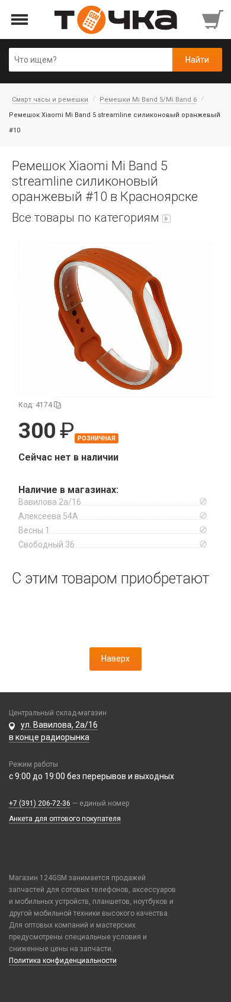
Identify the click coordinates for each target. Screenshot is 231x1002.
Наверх (115, 658)
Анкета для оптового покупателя (65, 819)
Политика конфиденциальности (63, 960)
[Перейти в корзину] (214, 19)
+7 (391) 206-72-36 (39, 803)
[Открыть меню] (19, 19)
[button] (115, 319)
